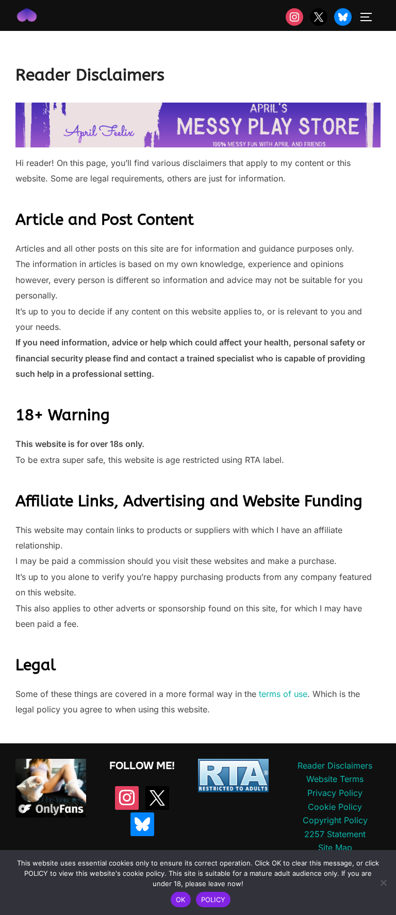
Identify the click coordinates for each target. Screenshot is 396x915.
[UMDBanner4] (198, 144)
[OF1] (50, 814)
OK (181, 899)
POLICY (213, 899)
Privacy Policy (334, 793)
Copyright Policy (335, 820)
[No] (383, 882)
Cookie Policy (335, 807)
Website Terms (335, 779)
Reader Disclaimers (335, 765)
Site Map (335, 847)
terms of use (283, 694)
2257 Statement (335, 834)
